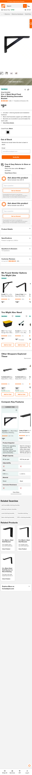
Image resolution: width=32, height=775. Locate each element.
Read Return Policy (11, 173)
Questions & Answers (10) (21, 101)
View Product (6, 549)
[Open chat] (31, 23)
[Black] (8, 132)
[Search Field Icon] (25, 6)
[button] (16, 229)
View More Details (8, 123)
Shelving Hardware (17, 14)
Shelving (7, 14)
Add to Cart (7, 345)
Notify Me (16, 157)
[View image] (1, 73)
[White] (3, 132)
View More (16, 492)
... (2, 14)
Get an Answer (16, 190)
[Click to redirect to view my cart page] (29, 6)
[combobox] (14, 6)
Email (3, 148)
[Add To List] (25, 89)
